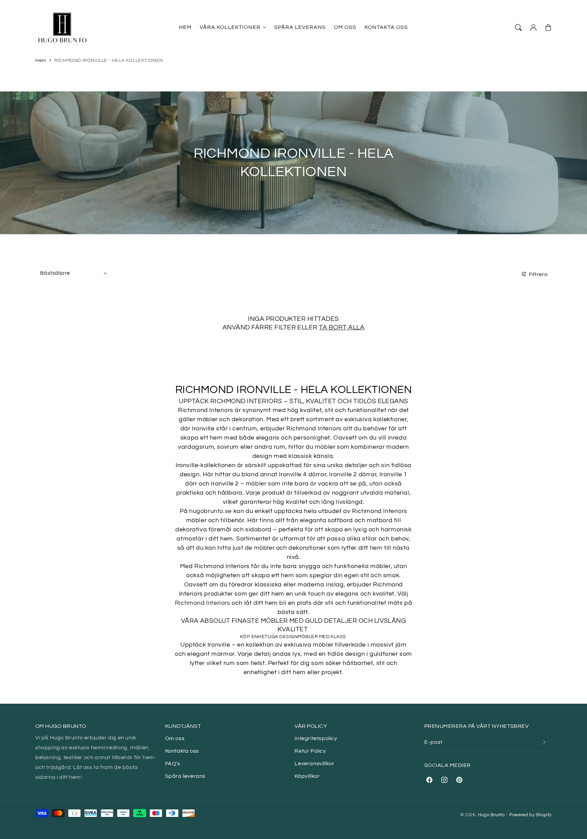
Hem (40, 60)
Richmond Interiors (202, 603)
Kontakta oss (182, 751)
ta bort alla (341, 327)
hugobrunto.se (210, 511)
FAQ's (172, 763)
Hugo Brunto (491, 814)
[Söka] (518, 27)
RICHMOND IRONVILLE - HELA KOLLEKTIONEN (108, 60)
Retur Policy (310, 751)
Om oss (175, 738)
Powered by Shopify (530, 814)
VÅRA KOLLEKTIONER (230, 27)
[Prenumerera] (544, 742)
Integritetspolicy (316, 738)
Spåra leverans (185, 776)
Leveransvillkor (314, 763)
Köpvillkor (307, 776)
